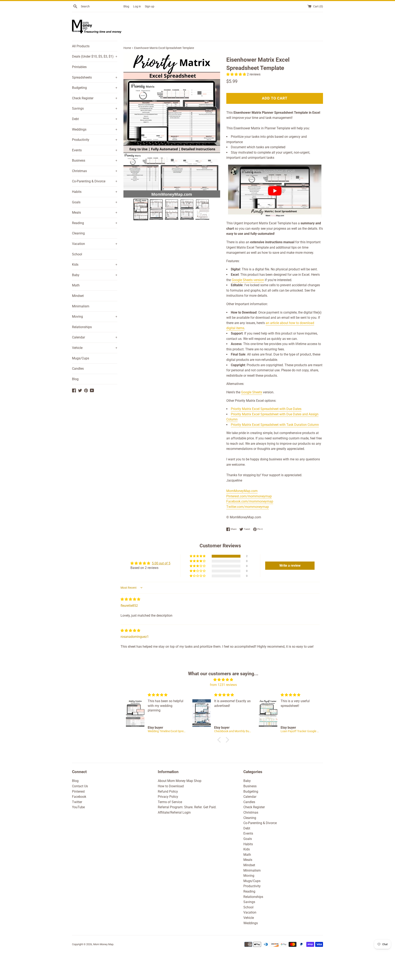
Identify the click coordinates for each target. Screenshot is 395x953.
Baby (94, 275)
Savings (94, 108)
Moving (94, 316)
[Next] (214, 125)
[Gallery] (171, 137)
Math (76, 285)
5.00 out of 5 (161, 563)
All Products (80, 46)
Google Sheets (251, 392)
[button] (236, 74)
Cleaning (78, 233)
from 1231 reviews (223, 685)
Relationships (82, 327)
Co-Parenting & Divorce (94, 181)
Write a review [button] (290, 565)
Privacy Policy (168, 797)
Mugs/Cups (80, 358)
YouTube (78, 807)
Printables (79, 67)
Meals (94, 212)
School (77, 254)
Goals (94, 202)
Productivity (94, 140)
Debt (94, 119)
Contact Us (80, 786)
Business (94, 160)
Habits (94, 192)
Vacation (94, 244)
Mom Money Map (103, 944)
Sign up (149, 6)
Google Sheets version (248, 280)
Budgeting (94, 88)
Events (94, 150)
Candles (78, 369)
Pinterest (78, 791)
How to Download (171, 786)
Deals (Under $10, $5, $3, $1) (94, 56)
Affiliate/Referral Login (174, 812)
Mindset (78, 296)
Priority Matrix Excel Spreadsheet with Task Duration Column (275, 425)
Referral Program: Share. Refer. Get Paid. (187, 807)
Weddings (94, 129)
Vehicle (94, 348)
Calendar (94, 337)
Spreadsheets (94, 77)
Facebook (79, 797)
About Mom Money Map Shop (179, 781)
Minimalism (80, 306)
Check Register (94, 98)
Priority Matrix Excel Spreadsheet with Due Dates (266, 409)
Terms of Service (170, 802)
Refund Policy (168, 791)
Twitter (77, 802)
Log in (137, 6)
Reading (94, 223)
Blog (126, 6)
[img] (130, 599)
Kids (94, 264)
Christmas (94, 171)
